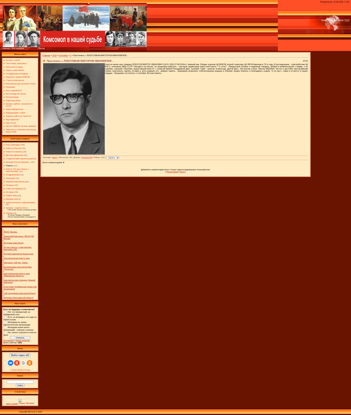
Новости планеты (14, 152)
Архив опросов (23, 340)
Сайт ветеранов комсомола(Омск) (19, 293)
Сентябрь (63, 55)
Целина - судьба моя (15, 208)
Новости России (13, 148)
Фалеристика (12, 199)
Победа (9, 213)
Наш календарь (13, 145)
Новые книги (12, 195)
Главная (46, 55)
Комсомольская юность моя (16, 258)
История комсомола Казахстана (18, 254)
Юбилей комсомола (15, 182)
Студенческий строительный (19, 159)
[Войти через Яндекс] (17, 363)
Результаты (8, 340)
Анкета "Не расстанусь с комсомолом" (17, 170)
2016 (54, 55)
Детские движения (14, 155)
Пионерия (10, 178)
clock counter (12, 404)
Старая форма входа (20, 370)
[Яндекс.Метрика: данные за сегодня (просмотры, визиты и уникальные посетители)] (26, 401)
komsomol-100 (87, 157)
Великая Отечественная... (18, 162)
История (10, 192)
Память (9, 165)
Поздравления (12, 175)
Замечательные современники (20, 202)
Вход (48, 48)
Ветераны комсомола (13, 243)
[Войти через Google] (23, 363)
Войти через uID (20, 355)
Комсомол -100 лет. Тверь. (15, 262)
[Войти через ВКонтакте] (10, 363)
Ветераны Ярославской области (18, 298)
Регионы (10, 185)
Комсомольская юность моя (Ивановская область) (16, 274)
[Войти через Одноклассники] (29, 363)
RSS (347, 20)
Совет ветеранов (14, 188)
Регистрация (31, 48)
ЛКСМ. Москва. (10, 232)
